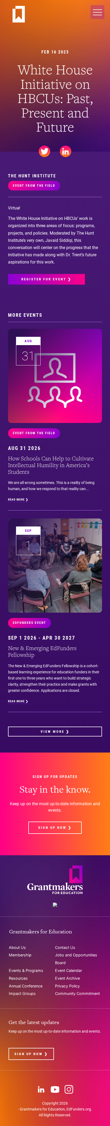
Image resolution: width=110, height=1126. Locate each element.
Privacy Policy (67, 986)
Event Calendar (68, 970)
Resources (18, 978)
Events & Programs (26, 970)
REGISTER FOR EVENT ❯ (46, 279)
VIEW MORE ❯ (55, 732)
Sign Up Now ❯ (55, 828)
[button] (97, 12)
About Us (17, 947)
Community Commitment (77, 993)
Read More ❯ (18, 499)
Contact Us (65, 947)
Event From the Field (34, 186)
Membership (20, 955)
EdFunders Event (29, 623)
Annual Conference (25, 986)
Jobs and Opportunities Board (76, 959)
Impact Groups (22, 993)
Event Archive (67, 978)
